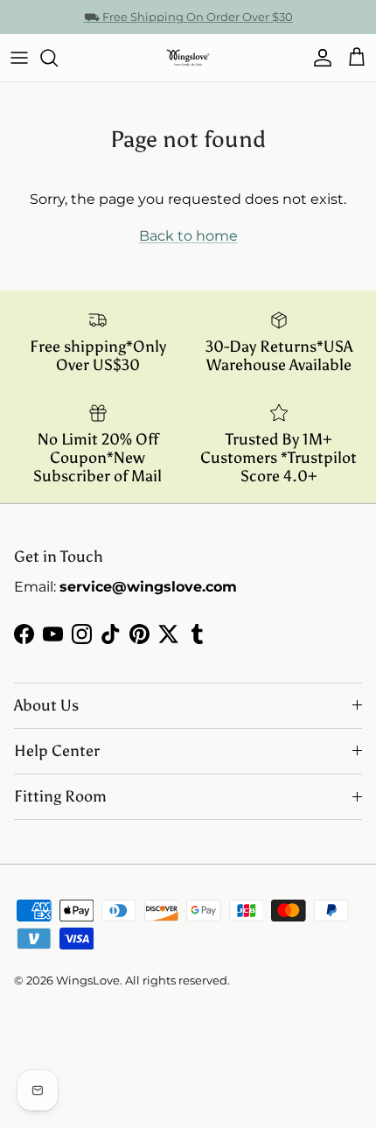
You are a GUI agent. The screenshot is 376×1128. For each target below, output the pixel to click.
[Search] (57, 58)
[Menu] (19, 58)
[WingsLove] (188, 58)
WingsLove (88, 980)
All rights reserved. (177, 980)
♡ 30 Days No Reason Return (188, 24)
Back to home (188, 236)
